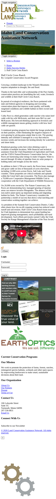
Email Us (5, 413)
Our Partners (6, 388)
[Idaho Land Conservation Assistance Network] (25, 11)
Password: (5, 267)
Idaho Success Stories (16, 68)
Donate (10, 23)
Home (9, 65)
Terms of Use (7, 393)
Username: (5, 262)
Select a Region (13, 61)
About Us (5, 385)
